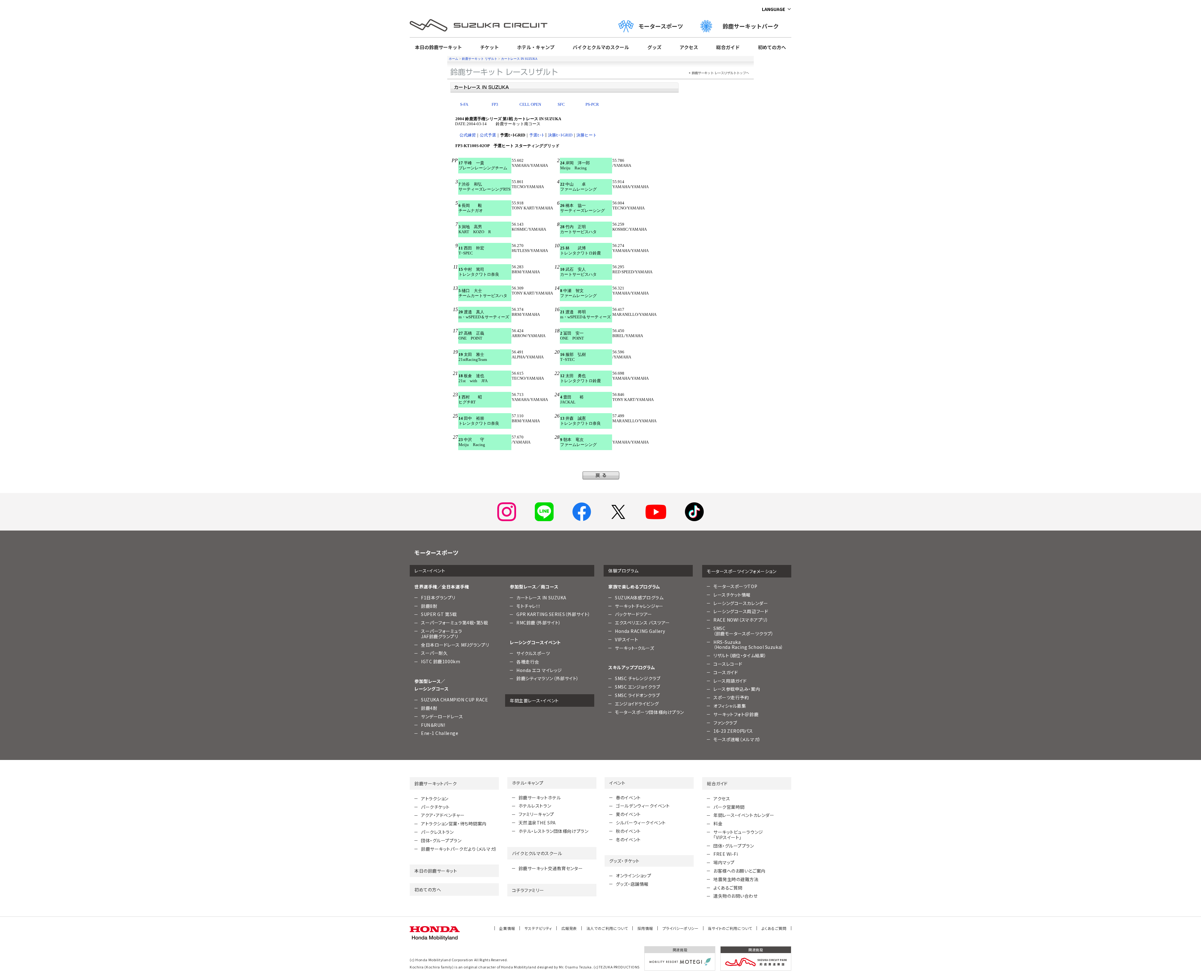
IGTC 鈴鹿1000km (440, 661)
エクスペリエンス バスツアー (642, 622)
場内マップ (724, 862)
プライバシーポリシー (680, 928)
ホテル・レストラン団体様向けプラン (554, 831)
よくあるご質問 (727, 888)
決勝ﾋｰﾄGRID (560, 135)
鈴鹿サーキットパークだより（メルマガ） (459, 849)
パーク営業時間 (729, 807)
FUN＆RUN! (433, 725)
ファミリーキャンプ (536, 814)
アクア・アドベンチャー (442, 815)
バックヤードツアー (633, 614)
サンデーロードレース (442, 716)
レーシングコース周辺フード (740, 611)
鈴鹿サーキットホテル (540, 797)
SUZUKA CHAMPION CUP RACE (454, 699)
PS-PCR (592, 104)
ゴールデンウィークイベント (643, 806)
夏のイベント (628, 814)
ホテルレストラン (535, 806)
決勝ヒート (586, 135)
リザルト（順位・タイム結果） (740, 655)
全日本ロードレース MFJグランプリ (455, 645)
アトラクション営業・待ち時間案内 (454, 823)
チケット (489, 47)
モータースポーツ (660, 26)
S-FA (464, 104)
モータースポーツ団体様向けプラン (649, 712)
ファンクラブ (725, 723)
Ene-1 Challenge (439, 733)
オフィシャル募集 (729, 706)
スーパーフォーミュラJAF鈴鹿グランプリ (441, 633)
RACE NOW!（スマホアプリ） (740, 620)
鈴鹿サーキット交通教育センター (551, 868)
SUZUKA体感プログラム (639, 597)
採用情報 (645, 928)
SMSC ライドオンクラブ (637, 695)
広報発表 (569, 928)
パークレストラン (437, 832)
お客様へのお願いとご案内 (739, 871)
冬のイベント (628, 839)
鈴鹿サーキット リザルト (479, 58)
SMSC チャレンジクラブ (637, 678)
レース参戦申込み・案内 (736, 689)
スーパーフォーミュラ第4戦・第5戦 (454, 622)
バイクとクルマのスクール (601, 47)
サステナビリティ (538, 928)
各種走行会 (527, 662)
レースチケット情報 (732, 595)
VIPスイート (626, 639)
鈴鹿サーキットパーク (753, 26)
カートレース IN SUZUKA (519, 58)
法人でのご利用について (607, 928)
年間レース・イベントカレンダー (743, 815)
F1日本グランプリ (438, 597)
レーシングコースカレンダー (740, 603)
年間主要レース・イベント (534, 700)
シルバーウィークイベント (641, 822)
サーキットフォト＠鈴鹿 (735, 714)
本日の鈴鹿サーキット (438, 47)
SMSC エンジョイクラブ (637, 687)
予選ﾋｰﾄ (536, 135)
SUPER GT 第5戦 (439, 614)
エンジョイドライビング (637, 703)
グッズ (654, 47)
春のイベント (628, 797)
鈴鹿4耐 (429, 708)
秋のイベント (628, 831)
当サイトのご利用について (730, 928)
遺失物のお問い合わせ (735, 896)
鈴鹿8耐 (429, 606)
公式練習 (467, 135)
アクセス (689, 47)
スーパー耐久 (434, 653)
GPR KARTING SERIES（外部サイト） (553, 614)
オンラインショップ (633, 875)
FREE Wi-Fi (725, 854)
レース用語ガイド (730, 681)
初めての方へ (772, 47)
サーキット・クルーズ (634, 648)
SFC (561, 104)
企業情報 (507, 928)
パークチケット (435, 807)
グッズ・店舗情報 (632, 884)
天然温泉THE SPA (537, 822)
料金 (717, 823)
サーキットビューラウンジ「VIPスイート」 (738, 834)
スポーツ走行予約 (731, 697)
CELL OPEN (530, 104)
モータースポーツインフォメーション (742, 571)
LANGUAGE (773, 9)
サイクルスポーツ (533, 653)
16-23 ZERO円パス (733, 731)
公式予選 (488, 135)
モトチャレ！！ (528, 606)
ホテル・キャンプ (536, 47)
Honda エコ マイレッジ (539, 670)
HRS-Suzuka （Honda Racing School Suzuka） (748, 644)
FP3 (495, 104)
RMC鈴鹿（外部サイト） (538, 622)
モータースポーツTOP (735, 586)
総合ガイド (728, 47)
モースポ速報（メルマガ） (737, 739)
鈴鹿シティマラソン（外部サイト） (547, 678)
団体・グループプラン (441, 840)
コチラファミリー (528, 890)
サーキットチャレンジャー (639, 606)
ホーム (453, 58)
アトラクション (434, 798)
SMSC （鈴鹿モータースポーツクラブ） (743, 631)
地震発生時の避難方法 (736, 879)
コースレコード (727, 664)
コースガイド (725, 672)
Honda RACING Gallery (640, 631)
